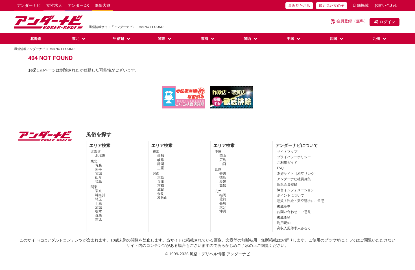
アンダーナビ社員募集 (294, 179)
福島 (98, 182)
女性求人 (54, 5)
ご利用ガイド (287, 163)
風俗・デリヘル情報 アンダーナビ (220, 254)
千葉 (98, 203)
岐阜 (160, 160)
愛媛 (222, 182)
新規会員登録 (287, 184)
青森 (98, 165)
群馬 (98, 215)
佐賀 (222, 199)
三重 (160, 168)
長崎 (222, 203)
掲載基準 (283, 206)
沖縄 (222, 211)
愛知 (160, 156)
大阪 (160, 177)
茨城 (98, 207)
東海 (204, 38)
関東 (161, 38)
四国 (333, 38)
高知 (222, 186)
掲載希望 (283, 217)
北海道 (35, 38)
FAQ (280, 168)
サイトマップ (287, 152)
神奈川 (100, 195)
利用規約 (283, 223)
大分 (222, 207)
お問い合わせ (386, 5)
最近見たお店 (299, 5)
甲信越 (118, 38)
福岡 (222, 195)
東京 (98, 191)
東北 (75, 38)
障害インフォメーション (295, 190)
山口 (222, 164)
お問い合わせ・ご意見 (294, 212)
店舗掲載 (361, 5)
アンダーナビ (29, 5)
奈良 (160, 194)
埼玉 (98, 199)
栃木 (98, 211)
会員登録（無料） (352, 21)
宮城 (98, 173)
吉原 (98, 219)
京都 (160, 186)
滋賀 (160, 189)
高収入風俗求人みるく (294, 228)
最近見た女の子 (331, 5)
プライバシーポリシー (294, 157)
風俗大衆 (102, 5)
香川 (222, 173)
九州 (376, 38)
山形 (98, 177)
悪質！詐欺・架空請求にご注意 (300, 201)
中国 (290, 38)
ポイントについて (290, 195)
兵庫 (160, 182)
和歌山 (162, 198)
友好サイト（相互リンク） (297, 174)
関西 (247, 38)
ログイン (387, 21)
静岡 (160, 164)
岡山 (222, 156)
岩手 (98, 169)
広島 (222, 160)
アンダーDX (78, 5)
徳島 (222, 177)
